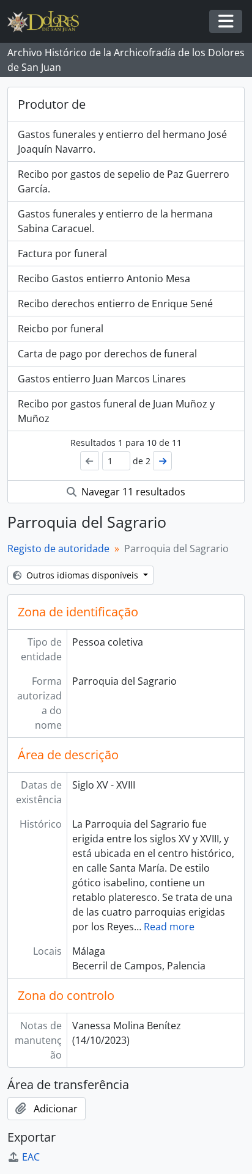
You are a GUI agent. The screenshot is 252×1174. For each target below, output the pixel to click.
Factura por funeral (62, 253)
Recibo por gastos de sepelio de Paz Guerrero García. (123, 181)
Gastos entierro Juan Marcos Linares (102, 378)
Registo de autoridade (58, 548)
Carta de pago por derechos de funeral (107, 353)
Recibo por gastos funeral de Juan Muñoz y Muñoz (116, 411)
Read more (169, 926)
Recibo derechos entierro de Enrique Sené (115, 303)
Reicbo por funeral (60, 328)
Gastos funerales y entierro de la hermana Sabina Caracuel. (115, 221)
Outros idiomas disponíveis (82, 575)
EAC (31, 1157)
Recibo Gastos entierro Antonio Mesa (104, 278)
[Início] (48, 21)
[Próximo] (163, 460)
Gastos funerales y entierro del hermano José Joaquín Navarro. (122, 142)
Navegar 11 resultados (132, 491)
